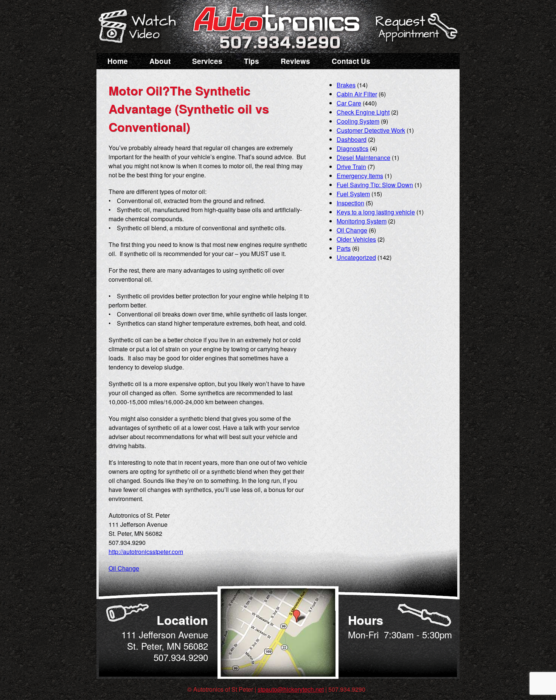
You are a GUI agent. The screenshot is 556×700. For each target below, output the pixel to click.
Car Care (349, 103)
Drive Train (351, 166)
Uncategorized (356, 257)
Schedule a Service (415, 31)
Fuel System (353, 193)
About (160, 61)
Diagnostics (352, 148)
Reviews (295, 61)
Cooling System (358, 121)
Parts (344, 248)
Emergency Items (360, 175)
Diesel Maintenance (363, 157)
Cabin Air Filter (357, 94)
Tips (251, 61)
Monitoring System (362, 221)
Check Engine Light (363, 112)
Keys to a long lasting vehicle (376, 212)
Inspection (350, 203)
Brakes (346, 85)
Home (117, 61)
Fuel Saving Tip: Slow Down (375, 184)
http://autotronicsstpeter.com (146, 551)
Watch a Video (140, 27)
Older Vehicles (356, 239)
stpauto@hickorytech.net (291, 689)
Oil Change (124, 568)
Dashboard (352, 139)
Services (207, 61)
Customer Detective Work (371, 130)
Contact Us (351, 61)
